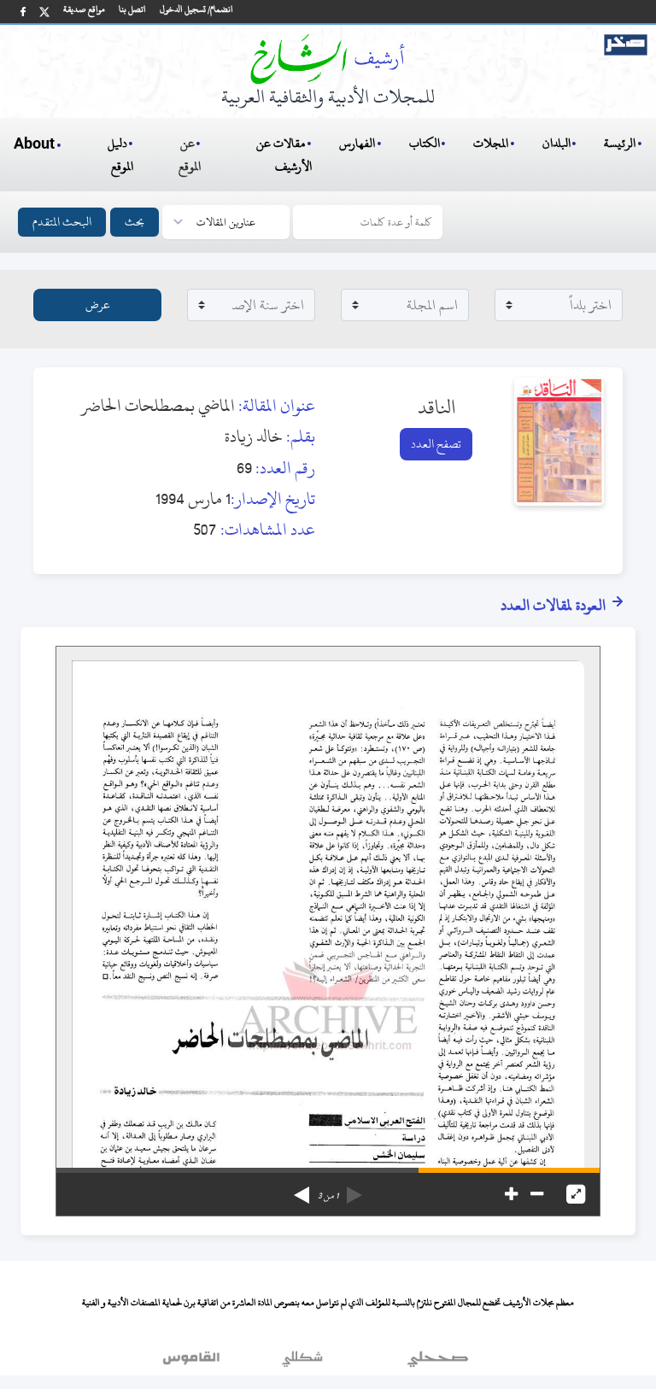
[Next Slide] (301, 1189)
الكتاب (424, 143)
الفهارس (357, 143)
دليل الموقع (121, 155)
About (34, 144)
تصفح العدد (436, 443)
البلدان (556, 143)
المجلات (490, 143)
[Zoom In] (511, 1194)
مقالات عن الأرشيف (284, 155)
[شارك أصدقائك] (23, 11)
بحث (134, 221)
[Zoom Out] (536, 1194)
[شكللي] (302, 1362)
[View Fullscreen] (576, 1194)
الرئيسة (620, 143)
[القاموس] (193, 1362)
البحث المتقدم (61, 221)
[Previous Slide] (354, 1189)
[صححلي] (437, 1362)
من (328, 1195)
